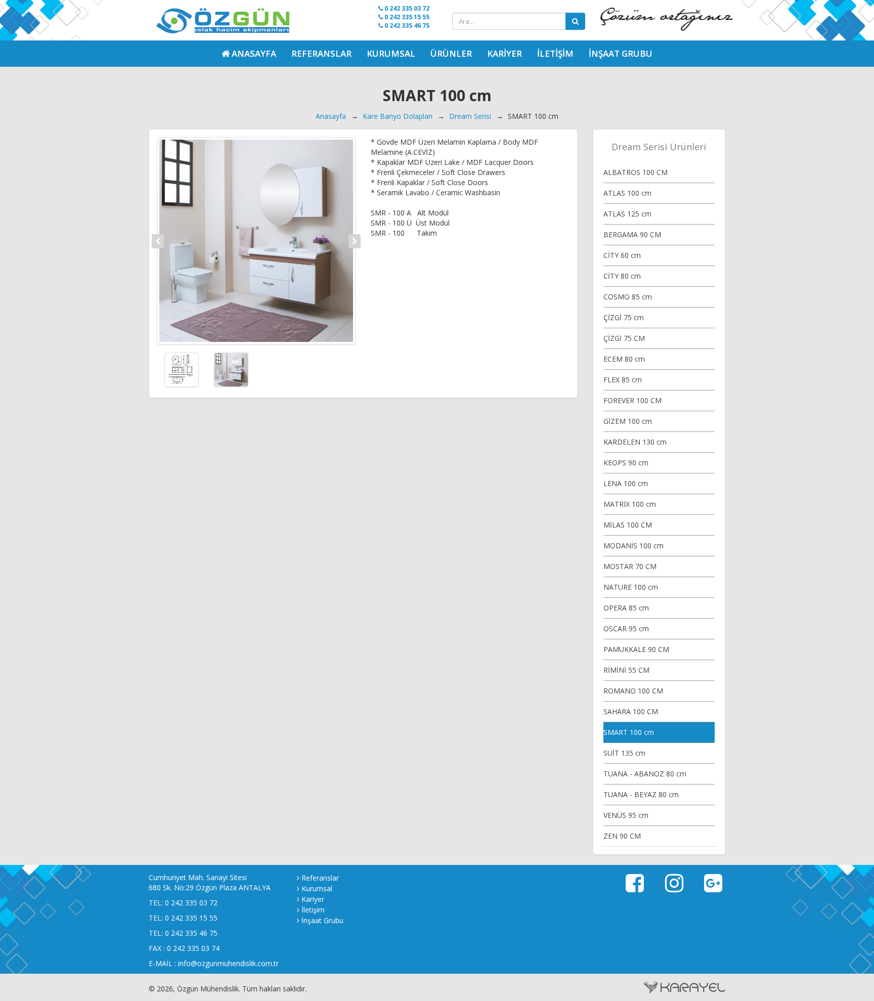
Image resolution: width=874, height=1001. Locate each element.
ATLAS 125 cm (627, 214)
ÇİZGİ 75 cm (623, 317)
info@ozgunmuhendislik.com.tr (228, 963)
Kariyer (504, 53)
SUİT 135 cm (624, 753)
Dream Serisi (470, 116)
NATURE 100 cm (630, 587)
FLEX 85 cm (622, 379)
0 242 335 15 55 (406, 17)
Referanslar (321, 53)
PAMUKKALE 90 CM (636, 649)
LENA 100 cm (625, 483)
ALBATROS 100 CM (635, 172)
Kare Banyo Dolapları (397, 116)
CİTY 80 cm (622, 276)
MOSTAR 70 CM (630, 566)
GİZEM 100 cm (627, 421)
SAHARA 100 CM (630, 711)
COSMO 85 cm (627, 296)
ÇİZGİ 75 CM (624, 338)
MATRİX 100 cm (629, 504)
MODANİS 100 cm (633, 545)
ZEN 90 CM (622, 836)
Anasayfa (331, 116)
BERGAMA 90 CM (632, 234)
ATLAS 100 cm (627, 193)
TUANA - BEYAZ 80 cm (641, 794)
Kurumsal (391, 53)
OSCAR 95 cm (626, 628)
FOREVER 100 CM (632, 400)
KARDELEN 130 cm (635, 442)
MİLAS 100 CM (627, 525)
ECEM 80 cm (624, 359)
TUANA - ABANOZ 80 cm (644, 773)
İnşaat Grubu (620, 53)
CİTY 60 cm (622, 255)
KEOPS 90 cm (625, 462)
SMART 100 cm (628, 732)
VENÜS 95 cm (625, 815)
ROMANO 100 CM (633, 690)
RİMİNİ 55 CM (626, 670)
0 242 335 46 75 (406, 25)
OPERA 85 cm (626, 608)
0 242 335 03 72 (406, 8)
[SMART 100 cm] (256, 240)
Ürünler (451, 53)
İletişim (555, 53)
